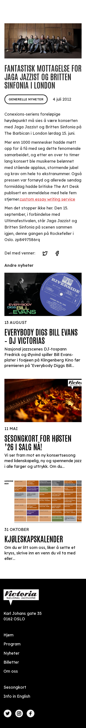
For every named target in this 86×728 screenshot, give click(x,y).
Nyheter (11, 653)
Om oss (11, 671)
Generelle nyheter (26, 99)
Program (12, 643)
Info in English (17, 696)
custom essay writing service (47, 199)
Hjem (8, 634)
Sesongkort (15, 687)
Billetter (11, 662)
